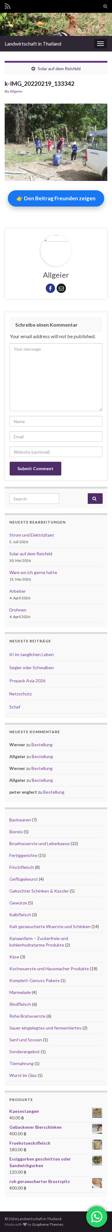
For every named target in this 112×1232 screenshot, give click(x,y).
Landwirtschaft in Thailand (33, 43)
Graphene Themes (47, 1224)
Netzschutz (20, 693)
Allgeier (16, 91)
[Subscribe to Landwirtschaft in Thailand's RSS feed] (8, 5)
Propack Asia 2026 (27, 680)
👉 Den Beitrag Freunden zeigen (56, 198)
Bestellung (42, 744)
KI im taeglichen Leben (31, 654)
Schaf (14, 706)
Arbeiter (17, 591)
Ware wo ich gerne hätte (33, 572)
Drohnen (17, 609)
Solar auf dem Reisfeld (59, 68)
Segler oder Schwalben (31, 667)
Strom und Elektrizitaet (31, 535)
